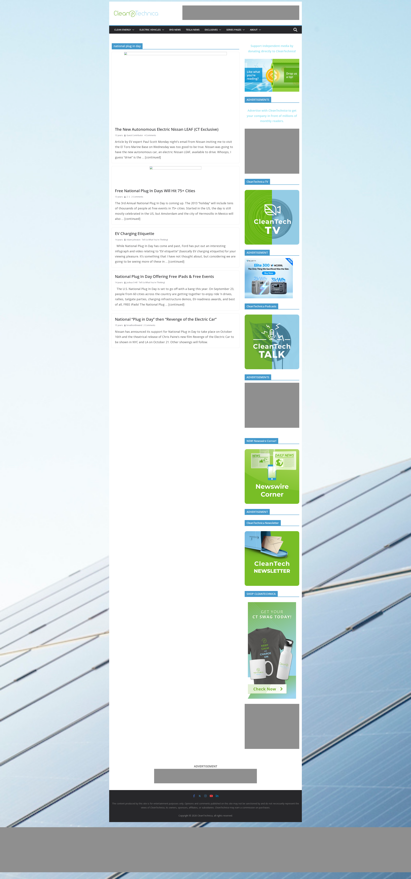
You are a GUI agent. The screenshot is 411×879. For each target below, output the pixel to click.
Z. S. (128, 196)
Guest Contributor (135, 135)
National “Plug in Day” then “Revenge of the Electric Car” (166, 319)
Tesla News (193, 29)
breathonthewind (134, 325)
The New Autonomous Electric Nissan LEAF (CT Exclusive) (166, 129)
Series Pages (233, 29)
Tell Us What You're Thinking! (155, 239)
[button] (132, 29)
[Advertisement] (240, 12)
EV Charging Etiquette (134, 233)
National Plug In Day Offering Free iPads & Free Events (164, 276)
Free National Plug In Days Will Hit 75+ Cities (155, 190)
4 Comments (150, 135)
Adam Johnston (133, 239)
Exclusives (211, 29)
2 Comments (137, 196)
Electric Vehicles (150, 29)
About (254, 29)
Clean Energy (122, 29)
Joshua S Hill (132, 282)
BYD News (175, 29)
